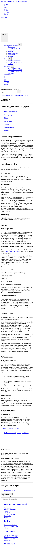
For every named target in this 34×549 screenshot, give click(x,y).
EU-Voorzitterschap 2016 (11, 537)
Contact (6, 6)
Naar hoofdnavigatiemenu (20, 1)
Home (6, 4)
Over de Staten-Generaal (15, 504)
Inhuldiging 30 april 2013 (11, 538)
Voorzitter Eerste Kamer (10, 525)
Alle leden (7, 528)
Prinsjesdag (7, 540)
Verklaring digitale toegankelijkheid (10, 428)
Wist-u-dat (7, 517)
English (6, 14)
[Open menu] (20, 44)
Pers (5, 7)
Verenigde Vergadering (10, 509)
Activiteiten (9, 532)
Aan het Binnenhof (9, 514)
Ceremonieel (7, 516)
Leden (7, 521)
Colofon (6, 12)
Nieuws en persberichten (11, 535)
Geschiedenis (8, 508)
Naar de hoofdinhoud (6, 1)
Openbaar (7, 512)
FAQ (5, 9)
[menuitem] (11, 45)
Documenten (9, 544)
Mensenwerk (7, 511)
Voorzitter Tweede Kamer (11, 526)
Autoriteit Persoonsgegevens (12, 251)
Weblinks (6, 10)
